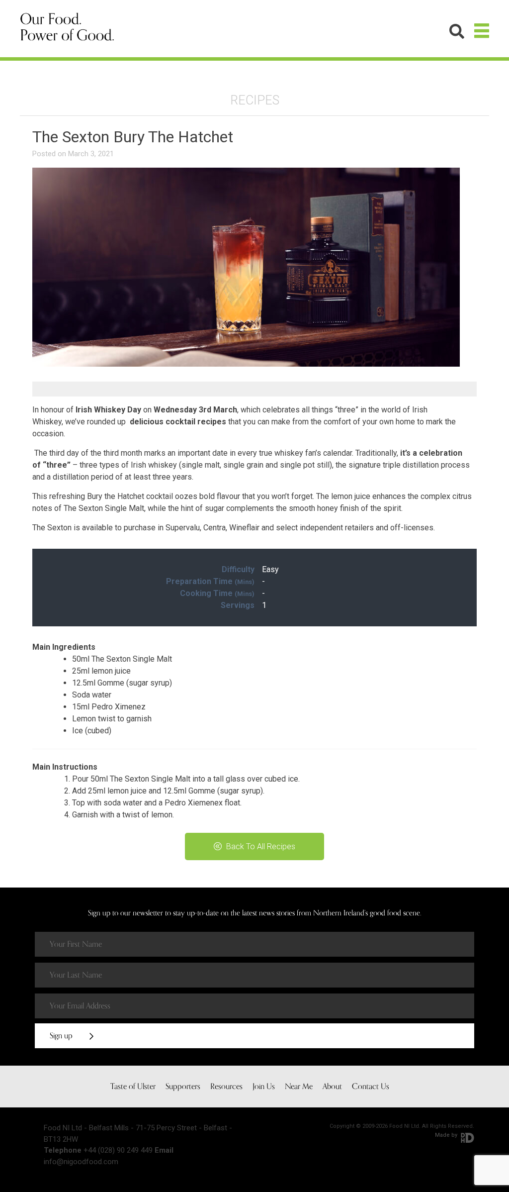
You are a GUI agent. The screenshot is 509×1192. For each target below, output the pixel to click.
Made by (447, 1135)
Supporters (183, 1086)
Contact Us (370, 1086)
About (332, 1086)
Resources (226, 1086)
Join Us (264, 1086)
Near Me (299, 1086)
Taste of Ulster (133, 1086)
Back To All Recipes (259, 846)
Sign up (62, 1035)
